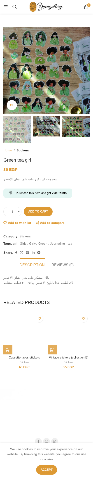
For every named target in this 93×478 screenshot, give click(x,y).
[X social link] (22, 253)
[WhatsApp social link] (54, 441)
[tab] (32, 264)
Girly (32, 243)
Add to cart (38, 211)
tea (70, 243)
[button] (7, 349)
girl (15, 243)
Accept (47, 469)
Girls (23, 243)
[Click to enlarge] (12, 105)
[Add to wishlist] (39, 318)
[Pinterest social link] (27, 253)
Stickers (22, 150)
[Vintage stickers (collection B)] (69, 333)
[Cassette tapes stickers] (24, 333)
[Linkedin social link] (33, 253)
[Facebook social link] (16, 253)
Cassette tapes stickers (24, 357)
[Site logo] (46, 6)
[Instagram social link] (46, 441)
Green (42, 243)
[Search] (14, 6)
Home (7, 150)
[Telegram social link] (39, 253)
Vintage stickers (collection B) (68, 357)
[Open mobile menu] (5, 6)
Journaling (57, 243)
